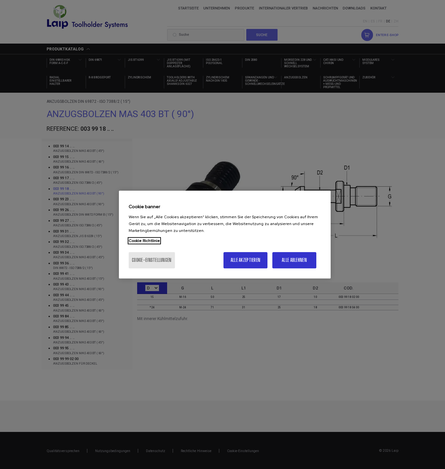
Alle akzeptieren (245, 260)
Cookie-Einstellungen (152, 260)
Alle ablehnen (294, 260)
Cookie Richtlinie (144, 240)
